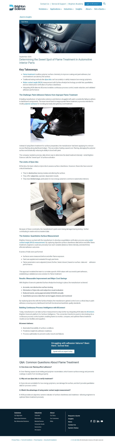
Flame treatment (29, 74)
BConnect (90, 312)
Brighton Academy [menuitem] (75, 4)
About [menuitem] (88, 9)
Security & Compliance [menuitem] (50, 440)
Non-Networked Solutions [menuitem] (21, 421)
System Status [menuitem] (73, 428)
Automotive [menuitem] (38, 427)
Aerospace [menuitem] (38, 430)
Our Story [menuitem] (53, 416)
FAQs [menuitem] (51, 421)
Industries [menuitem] (68, 9)
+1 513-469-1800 (75, 440)
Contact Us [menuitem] (44, 4)
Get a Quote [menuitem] (99, 9)
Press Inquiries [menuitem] (38, 440)
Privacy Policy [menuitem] (15, 440)
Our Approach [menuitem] (18, 416)
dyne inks (48, 79)
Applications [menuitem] (55, 9)
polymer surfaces (30, 104)
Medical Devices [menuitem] (39, 421)
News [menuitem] (70, 422)
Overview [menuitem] (37, 416)
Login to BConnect (92, 4)
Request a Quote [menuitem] (74, 416)
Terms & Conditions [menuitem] (26, 440)
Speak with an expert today (63, 351)
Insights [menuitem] (79, 9)
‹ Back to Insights (25, 17)
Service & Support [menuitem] (59, 4)
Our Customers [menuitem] (54, 418)
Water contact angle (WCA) (32, 82)
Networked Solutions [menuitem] (20, 418)
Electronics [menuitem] (38, 418)
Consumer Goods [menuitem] (39, 424)
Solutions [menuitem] (43, 9)
